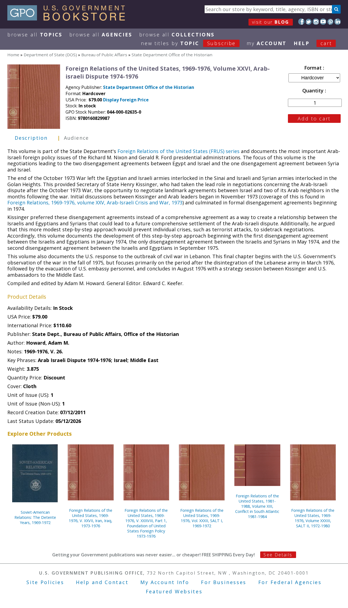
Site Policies (45, 582)
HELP (302, 43)
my (267, 43)
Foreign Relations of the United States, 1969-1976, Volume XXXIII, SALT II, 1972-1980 (312, 518)
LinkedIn (337, 21)
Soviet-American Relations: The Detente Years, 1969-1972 (35, 517)
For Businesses (223, 582)
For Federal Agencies (290, 582)
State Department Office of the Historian (172, 54)
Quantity (313, 90)
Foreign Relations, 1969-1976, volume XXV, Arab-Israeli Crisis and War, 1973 (94, 202)
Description (31, 138)
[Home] (68, 18)
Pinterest (330, 21)
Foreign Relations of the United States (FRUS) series (178, 151)
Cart (326, 43)
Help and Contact (102, 582)
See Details (277, 555)
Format (313, 67)
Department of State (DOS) (50, 54)
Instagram (316, 21)
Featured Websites (174, 591)
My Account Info (164, 582)
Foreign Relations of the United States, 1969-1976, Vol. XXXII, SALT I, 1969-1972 (201, 518)
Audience (76, 138)
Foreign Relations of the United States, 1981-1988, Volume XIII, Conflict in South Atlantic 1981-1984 (257, 506)
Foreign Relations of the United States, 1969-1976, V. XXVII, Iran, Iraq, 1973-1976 (90, 518)
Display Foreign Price (126, 100)
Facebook (301, 21)
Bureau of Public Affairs (104, 54)
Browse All (34, 34)
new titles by (188, 43)
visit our (270, 22)
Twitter (309, 21)
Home (13, 54)
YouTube (323, 21)
